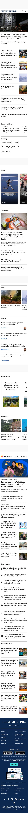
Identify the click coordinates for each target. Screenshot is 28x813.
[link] (9, 11)
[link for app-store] (8, 753)
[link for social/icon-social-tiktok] (8, 799)
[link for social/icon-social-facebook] (16, 799)
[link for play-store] (19, 753)
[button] (22, 11)
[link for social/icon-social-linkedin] (14, 803)
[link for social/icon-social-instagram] (12, 799)
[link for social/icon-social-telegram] (23, 799)
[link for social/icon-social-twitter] (4, 799)
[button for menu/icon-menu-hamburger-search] (25, 11)
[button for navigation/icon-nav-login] (22, 11)
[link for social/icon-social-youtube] (19, 799)
